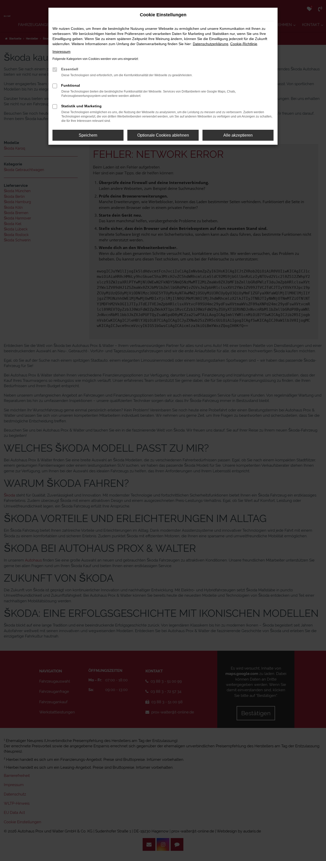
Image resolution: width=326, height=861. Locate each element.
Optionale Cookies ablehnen (163, 135)
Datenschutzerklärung (210, 44)
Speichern (88, 135)
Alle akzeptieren (238, 135)
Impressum (61, 51)
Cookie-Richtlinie (243, 44)
